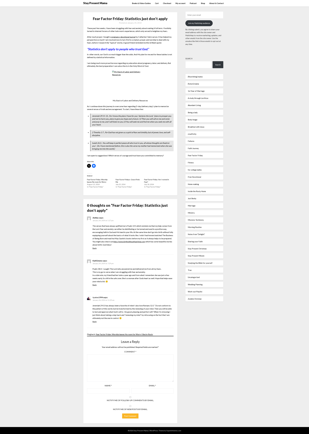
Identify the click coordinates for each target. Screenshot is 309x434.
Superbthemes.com (173, 431)
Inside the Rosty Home (197, 191)
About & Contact (216, 3)
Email (152, 385)
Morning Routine (195, 227)
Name (108, 385)
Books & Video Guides (141, 3)
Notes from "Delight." (196, 234)
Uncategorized (194, 277)
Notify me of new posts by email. (130, 409)
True (190, 270)
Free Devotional (194, 177)
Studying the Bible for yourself (200, 263)
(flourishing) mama (195, 77)
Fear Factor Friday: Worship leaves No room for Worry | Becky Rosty (124, 334)
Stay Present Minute (196, 256)
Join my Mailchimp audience (199, 23)
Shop (203, 3)
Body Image (192, 120)
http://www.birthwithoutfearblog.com (129, 241)
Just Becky (192, 198)
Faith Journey (193, 148)
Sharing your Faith (195, 241)
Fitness (191, 162)
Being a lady (193, 112)
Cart (157, 3)
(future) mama (193, 84)
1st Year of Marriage (196, 91)
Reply (94, 248)
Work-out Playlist (195, 291)
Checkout (167, 3)
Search (188, 58)
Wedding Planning (195, 284)
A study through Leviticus (198, 98)
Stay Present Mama (95, 3)
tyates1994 (98, 297)
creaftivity (192, 134)
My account (181, 3)
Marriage (191, 206)
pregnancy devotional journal (123, 37)
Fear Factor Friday (195, 155)
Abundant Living (194, 105)
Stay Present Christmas (197, 249)
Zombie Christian (195, 299)
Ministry (191, 213)
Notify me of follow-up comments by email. (130, 400)
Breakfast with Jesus (196, 127)
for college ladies (195, 170)
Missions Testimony (196, 220)
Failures (191, 141)
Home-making (193, 184)
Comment (130, 351)
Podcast (193, 3)
